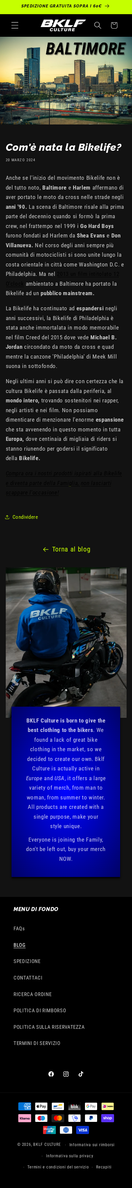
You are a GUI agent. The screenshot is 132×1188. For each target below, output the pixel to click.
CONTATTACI (28, 978)
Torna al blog (71, 549)
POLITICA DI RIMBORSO (40, 1011)
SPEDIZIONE (27, 961)
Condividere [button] (25, 517)
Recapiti (104, 1167)
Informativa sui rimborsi (92, 1144)
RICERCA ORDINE (32, 994)
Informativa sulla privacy (69, 1156)
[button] (15, 25)
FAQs (19, 929)
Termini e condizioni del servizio (58, 1167)
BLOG (20, 945)
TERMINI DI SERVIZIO (37, 1043)
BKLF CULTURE (47, 1144)
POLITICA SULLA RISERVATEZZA (49, 1027)
